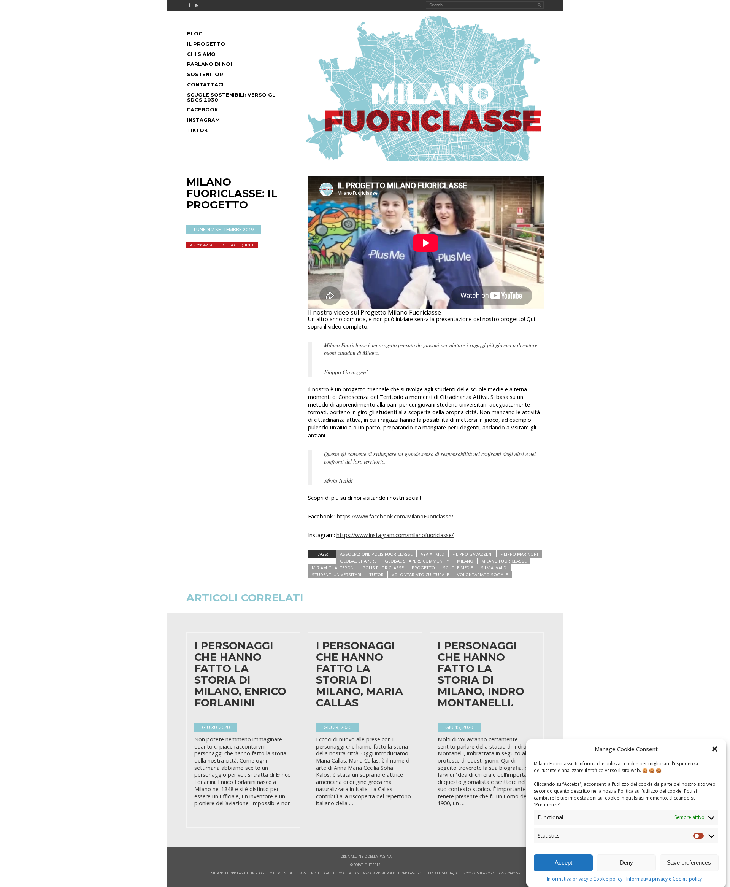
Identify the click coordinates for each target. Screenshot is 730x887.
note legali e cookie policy (335, 873)
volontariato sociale (482, 574)
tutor (376, 574)
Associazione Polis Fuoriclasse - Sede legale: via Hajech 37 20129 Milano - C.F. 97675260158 (441, 873)
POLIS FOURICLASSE (292, 873)
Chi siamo (201, 54)
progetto (423, 568)
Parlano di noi (209, 64)
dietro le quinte (237, 245)
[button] (715, 749)
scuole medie (458, 568)
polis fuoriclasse (383, 568)
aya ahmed (432, 554)
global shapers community (417, 561)
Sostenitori (206, 74)
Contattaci (205, 84)
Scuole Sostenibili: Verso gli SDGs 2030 (232, 97)
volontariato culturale (420, 574)
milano (465, 561)
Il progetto (206, 44)
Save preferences (689, 863)
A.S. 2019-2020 (201, 245)
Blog (195, 34)
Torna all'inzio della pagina (365, 856)
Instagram (203, 120)
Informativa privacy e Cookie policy (584, 879)
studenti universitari (336, 574)
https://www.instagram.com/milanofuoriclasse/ (395, 535)
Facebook (202, 110)
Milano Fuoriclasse (504, 561)
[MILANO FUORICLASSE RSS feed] (197, 5)
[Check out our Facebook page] (189, 5)
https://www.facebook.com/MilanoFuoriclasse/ (395, 516)
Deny (626, 863)
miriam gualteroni (333, 568)
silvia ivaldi (494, 568)
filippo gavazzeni (472, 554)
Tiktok (197, 130)
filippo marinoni (519, 554)
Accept (563, 863)
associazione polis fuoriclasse (376, 554)
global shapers (358, 561)
